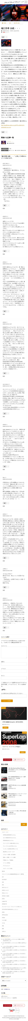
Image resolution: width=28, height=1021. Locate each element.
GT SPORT (4, 879)
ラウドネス (12, 150)
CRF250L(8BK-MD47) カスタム (9, 834)
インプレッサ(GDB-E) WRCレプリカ (10, 849)
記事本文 (5, 727)
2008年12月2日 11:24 (7, 515)
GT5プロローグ (5, 887)
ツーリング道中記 (6, 862)
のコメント (6, 32)
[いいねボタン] (3, 37)
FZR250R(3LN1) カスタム (8, 840)
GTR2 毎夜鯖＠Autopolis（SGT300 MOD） (13, 722)
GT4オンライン (5, 893)
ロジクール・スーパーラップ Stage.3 (11, 746)
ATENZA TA (4, 904)
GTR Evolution (5, 914)
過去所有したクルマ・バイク (9, 851)
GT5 (3, 884)
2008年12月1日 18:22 (7, 426)
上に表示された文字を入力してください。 (12, 693)
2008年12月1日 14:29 (7, 218)
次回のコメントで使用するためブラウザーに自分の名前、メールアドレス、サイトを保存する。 (14, 684)
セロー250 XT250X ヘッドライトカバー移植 (11, 939)
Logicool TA (4, 901)
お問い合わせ (4, 996)
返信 (4, 208)
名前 (2, 661)
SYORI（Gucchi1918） (7, 947)
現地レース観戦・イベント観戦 (9, 857)
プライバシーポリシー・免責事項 (9, 998)
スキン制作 (4, 920)
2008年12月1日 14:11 (7, 165)
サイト (3, 675)
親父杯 (3, 871)
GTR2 (3, 912)
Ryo (3, 477)
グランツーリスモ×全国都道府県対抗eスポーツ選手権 (13, 874)
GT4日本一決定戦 (5, 895)
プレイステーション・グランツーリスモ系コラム (12, 906)
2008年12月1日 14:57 (7, 263)
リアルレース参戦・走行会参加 (9, 854)
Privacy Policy (23, 1017)
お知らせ (4, 931)
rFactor (3, 917)
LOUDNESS (18, 150)
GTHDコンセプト (5, 890)
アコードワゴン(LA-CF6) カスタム (10, 846)
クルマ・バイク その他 (7, 868)
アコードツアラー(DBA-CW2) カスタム (11, 843)
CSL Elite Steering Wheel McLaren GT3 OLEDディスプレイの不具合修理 (17, 768)
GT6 (3, 882)
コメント (4, 646)
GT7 (3, 876)
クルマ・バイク (5, 832)
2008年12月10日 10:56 (7, 570)
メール (3, 669)
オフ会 (3, 923)
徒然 (3, 928)
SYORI (4, 262)
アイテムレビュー (6, 865)
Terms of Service (14, 1018)
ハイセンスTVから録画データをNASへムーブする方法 (13, 946)
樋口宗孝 (24, 150)
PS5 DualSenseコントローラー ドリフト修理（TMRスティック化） (17, 794)
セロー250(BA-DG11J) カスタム (9, 837)
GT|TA (3, 898)
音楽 (10, 148)
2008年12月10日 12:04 (7, 600)
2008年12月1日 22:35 (7, 479)
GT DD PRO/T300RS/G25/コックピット (10, 909)
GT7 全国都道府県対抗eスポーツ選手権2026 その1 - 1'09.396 (17, 777)
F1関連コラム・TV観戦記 (8, 860)
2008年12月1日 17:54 (7, 386)
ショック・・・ (10, 141)
